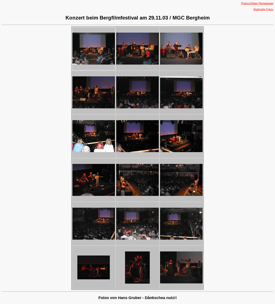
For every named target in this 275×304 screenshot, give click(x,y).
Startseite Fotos (263, 9)
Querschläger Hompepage (257, 3)
